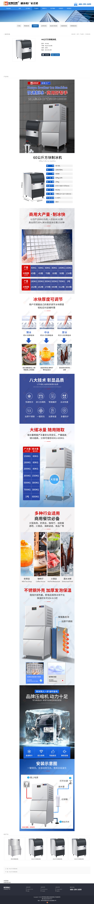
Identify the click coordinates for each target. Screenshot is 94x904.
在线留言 (61, 8)
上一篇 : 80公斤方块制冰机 (11, 868)
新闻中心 (44, 8)
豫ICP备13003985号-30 (47, 898)
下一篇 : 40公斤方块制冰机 (11, 871)
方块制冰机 (35, 25)
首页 (78, 34)
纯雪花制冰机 (73, 25)
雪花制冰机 (26, 25)
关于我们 (28, 8)
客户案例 (53, 8)
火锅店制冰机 (64, 25)
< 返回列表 (7, 34)
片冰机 (18, 25)
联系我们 (69, 8)
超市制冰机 (43, 25)
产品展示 (36, 8)
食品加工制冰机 (53, 25)
